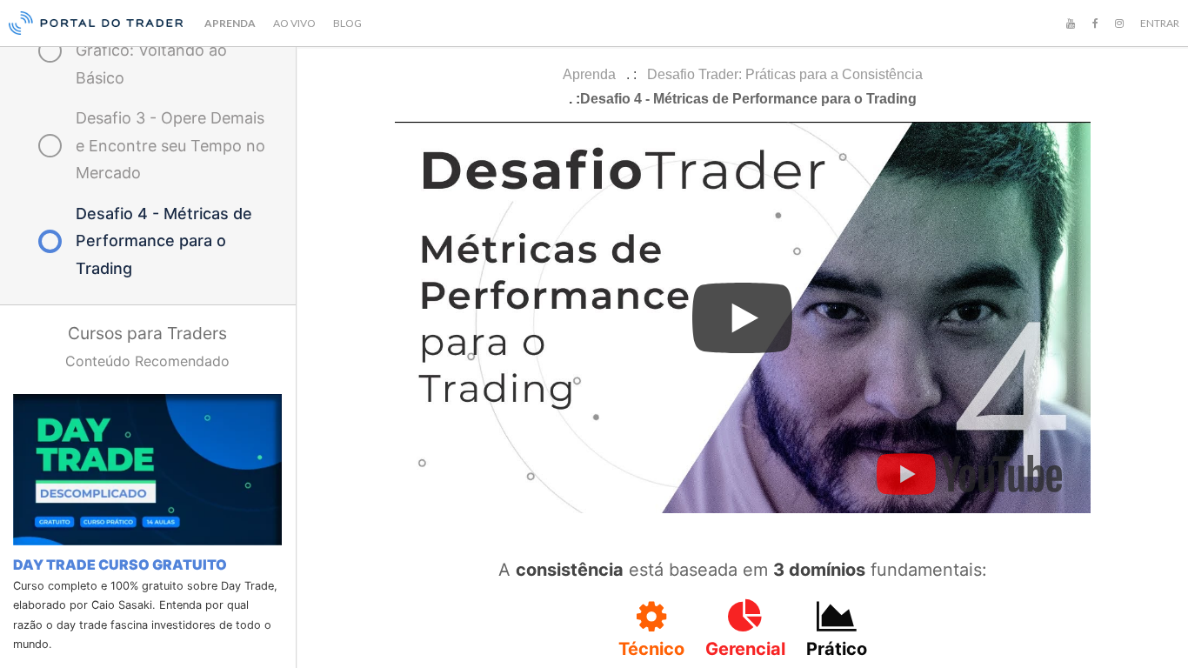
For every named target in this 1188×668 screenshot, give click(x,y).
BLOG (347, 23)
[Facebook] (1095, 23)
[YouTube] (1070, 23)
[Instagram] (1119, 23)
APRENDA (230, 23)
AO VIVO (294, 23)
